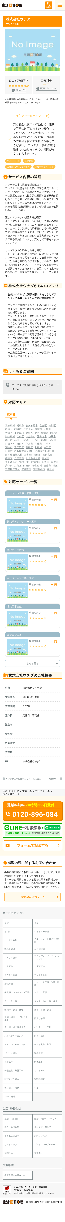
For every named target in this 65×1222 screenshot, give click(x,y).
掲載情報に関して (42, 1127)
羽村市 (45, 458)
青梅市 (38, 429)
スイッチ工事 (11, 1001)
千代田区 (19, 447)
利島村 (38, 447)
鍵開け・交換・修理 (14, 1009)
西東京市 (47, 454)
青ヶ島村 (10, 425)
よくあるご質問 (12, 1135)
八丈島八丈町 (33, 458)
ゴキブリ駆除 (11, 957)
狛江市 (8, 440)
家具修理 (38, 1053)
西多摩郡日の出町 (45, 450)
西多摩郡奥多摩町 (24, 450)
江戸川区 (28, 429)
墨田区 (54, 440)
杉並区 (45, 440)
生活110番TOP (11, 791)
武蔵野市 (26, 469)
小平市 (52, 436)
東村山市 (24, 461)
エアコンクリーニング (15, 1044)
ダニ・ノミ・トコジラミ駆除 (46, 940)
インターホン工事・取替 (45, 1001)
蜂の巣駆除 (10, 949)
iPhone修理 (10, 1096)
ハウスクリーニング (14, 1035)
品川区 (17, 440)
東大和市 (35, 461)
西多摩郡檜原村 (13, 454)
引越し (37, 1088)
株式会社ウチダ (31, 761)
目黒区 (50, 469)
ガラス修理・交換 (42, 1009)
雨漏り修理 (39, 1018)
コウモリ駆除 (11, 975)
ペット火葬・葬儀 (42, 1044)
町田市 (27, 465)
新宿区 (36, 440)
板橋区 (8, 429)
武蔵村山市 (39, 469)
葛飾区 (29, 432)
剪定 (7, 923)
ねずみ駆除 (39, 966)
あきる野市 (32, 425)
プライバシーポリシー (44, 1144)
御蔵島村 (37, 465)
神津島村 (10, 436)
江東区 (20, 436)
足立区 (43, 425)
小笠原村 (19, 432)
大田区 (8, 432)
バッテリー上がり (42, 1027)
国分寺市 (42, 436)
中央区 (47, 443)
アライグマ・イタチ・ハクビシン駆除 (46, 957)
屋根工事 (9, 1061)
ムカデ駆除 (39, 949)
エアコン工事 (40, 992)
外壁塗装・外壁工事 (14, 1070)
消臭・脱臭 (39, 1035)
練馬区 (8, 458)
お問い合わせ (40, 1135)
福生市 (54, 461)
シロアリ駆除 (11, 940)
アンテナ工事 (42, 791)
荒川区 (52, 425)
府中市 (8, 465)
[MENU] (60, 5)
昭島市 (20, 425)
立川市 (29, 443)
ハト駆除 (9, 966)
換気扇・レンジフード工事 (17, 992)
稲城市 (17, 429)
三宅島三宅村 (12, 469)
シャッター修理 (41, 931)
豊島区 (29, 447)
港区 (55, 465)
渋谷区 (27, 440)
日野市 (45, 461)
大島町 (47, 429)
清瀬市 (45, 432)
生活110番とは (11, 1118)
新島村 (8, 450)
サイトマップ (11, 1144)
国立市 (54, 432)
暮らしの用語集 (12, 1127)
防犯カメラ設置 (12, 1079)
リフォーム (39, 1070)
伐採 (36, 923)
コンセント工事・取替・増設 (46, 983)
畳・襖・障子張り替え (15, 1027)
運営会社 (38, 1153)
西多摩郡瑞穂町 (32, 454)
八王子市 (19, 458)
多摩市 (38, 443)
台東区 (20, 443)
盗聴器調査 (39, 1079)
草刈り (8, 931)
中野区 (47, 447)
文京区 (17, 465)
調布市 (8, 447)
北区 (37, 432)
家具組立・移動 (12, 1088)
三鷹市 (47, 465)
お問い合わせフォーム (32, 896)
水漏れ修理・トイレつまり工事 (17, 1018)
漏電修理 (9, 983)
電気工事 (27, 791)
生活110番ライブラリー (45, 1118)
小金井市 (30, 436)
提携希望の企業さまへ (15, 1175)
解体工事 (38, 1061)
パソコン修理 (11, 1053)
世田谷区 (10, 443)
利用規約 (9, 1153)
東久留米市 (11, 461)
